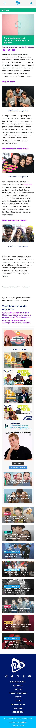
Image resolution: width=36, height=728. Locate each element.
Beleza (5, 10)
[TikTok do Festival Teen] (12, 676)
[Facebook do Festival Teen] (24, 676)
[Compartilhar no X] (8, 50)
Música (18, 689)
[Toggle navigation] (5, 3)
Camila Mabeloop (28, 47)
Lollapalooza (18, 682)
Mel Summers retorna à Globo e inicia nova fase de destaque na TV (18, 626)
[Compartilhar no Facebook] (4, 50)
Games (18, 697)
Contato (18, 708)
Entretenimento (18, 693)
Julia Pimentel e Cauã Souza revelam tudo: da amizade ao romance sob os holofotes (17, 536)
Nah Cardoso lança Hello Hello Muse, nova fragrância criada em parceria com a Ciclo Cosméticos (16, 315)
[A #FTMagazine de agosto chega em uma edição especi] (18, 446)
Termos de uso (18, 725)
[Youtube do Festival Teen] (29, 676)
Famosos (18, 686)
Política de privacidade (18, 722)
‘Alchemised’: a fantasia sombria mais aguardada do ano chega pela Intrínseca (18, 590)
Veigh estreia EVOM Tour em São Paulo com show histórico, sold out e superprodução (18, 643)
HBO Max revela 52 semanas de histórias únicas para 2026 (17, 573)
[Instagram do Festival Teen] (6, 676)
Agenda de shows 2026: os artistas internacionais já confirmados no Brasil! (16, 518)
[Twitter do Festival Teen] (18, 676)
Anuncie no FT (18, 704)
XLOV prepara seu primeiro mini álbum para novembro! (18, 609)
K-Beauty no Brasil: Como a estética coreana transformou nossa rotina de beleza (18, 497)
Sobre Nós (18, 712)
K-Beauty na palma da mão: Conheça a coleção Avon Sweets (16, 321)
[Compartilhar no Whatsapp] (13, 50)
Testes (18, 701)
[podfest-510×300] (18, 338)
